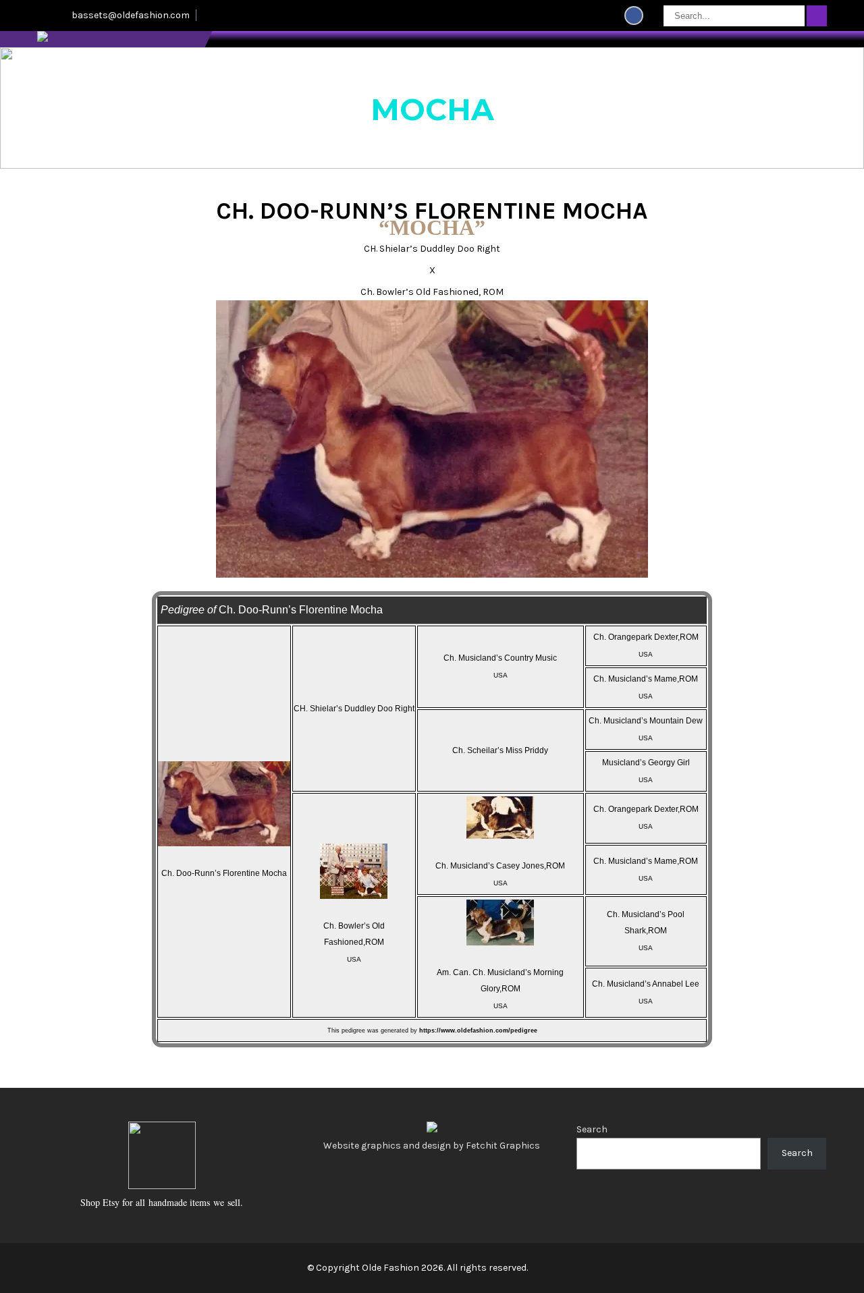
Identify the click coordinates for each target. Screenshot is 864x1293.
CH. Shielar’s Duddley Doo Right (354, 708)
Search (592, 1129)
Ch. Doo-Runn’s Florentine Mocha (224, 873)
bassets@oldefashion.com (131, 15)
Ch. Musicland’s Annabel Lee (645, 984)
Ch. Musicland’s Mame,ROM (645, 679)
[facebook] (633, 15)
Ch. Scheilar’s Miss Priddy (500, 750)
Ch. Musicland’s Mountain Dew (646, 720)
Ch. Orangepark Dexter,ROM (646, 637)
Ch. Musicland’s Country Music (500, 658)
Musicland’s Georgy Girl (646, 762)
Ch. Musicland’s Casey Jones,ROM (500, 866)
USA (500, 675)
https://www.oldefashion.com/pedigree (478, 1030)
